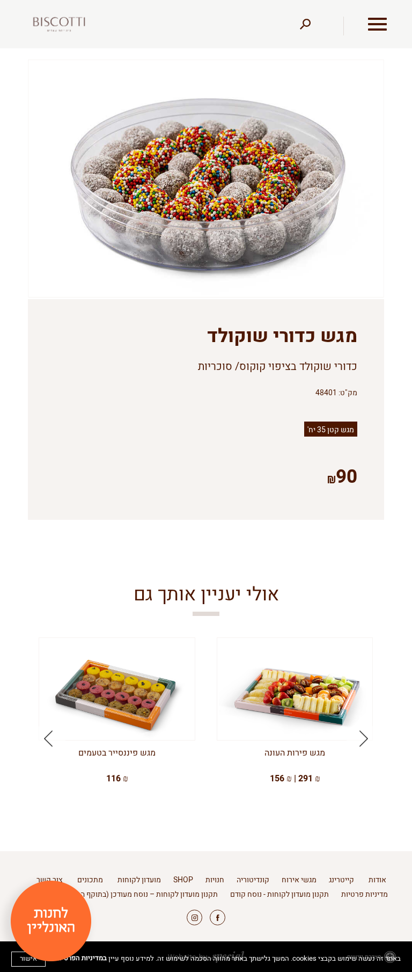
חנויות (214, 880)
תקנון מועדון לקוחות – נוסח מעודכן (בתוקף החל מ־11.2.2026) (122, 894)
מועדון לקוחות (139, 880)
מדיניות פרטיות (364, 894)
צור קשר (49, 880)
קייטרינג (341, 880)
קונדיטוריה (253, 880)
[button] (365, 24)
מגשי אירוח (299, 880)
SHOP (183, 880)
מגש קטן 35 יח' (330, 430)
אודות (377, 880)
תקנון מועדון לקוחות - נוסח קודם (279, 894)
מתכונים (90, 880)
